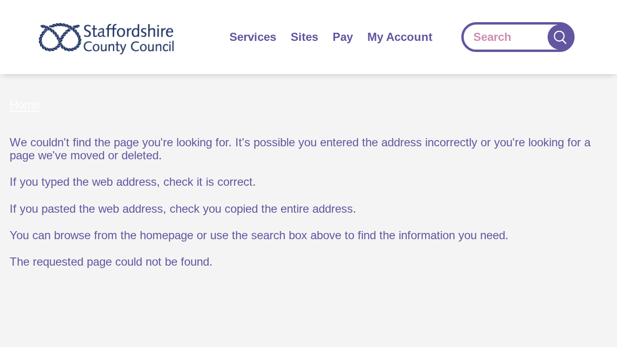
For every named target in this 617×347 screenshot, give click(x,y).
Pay (343, 36)
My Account (399, 36)
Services (252, 36)
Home (25, 104)
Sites (304, 36)
